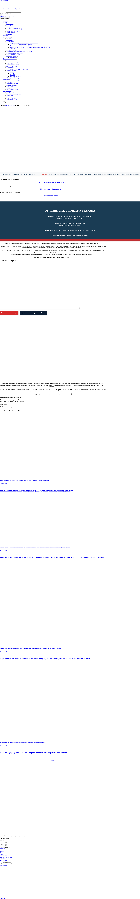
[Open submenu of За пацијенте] (11, 37)
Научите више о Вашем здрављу (51, 189)
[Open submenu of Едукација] (9, 79)
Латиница (2, 11)
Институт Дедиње (10, 105)
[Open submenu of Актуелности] (11, 91)
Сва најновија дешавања (52, 196)
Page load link (3, 865)
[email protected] (7, 8)
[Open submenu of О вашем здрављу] (17, 56)
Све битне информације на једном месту (52, 182)
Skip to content (4, 0)
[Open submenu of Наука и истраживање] (16, 59)
